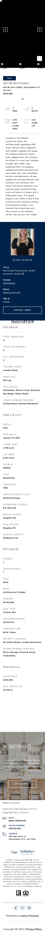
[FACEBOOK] (15, 907)
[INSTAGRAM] (22, 907)
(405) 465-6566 (15, 828)
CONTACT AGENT (22, 310)
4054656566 (9, 283)
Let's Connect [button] (22, 784)
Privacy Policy (34, 929)
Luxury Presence (29, 915)
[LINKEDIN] (29, 907)
